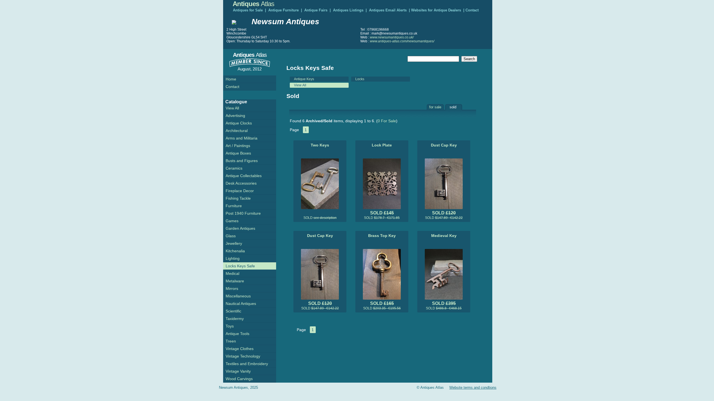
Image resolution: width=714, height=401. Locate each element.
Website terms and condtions (472, 387)
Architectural (237, 130)
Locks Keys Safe (240, 266)
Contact (472, 10)
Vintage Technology (243, 356)
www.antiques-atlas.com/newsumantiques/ (402, 41)
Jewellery (234, 243)
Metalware (235, 281)
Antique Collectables (244, 175)
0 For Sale (387, 121)
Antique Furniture (283, 10)
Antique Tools (237, 333)
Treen (231, 341)
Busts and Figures (242, 160)
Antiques (253, 4)
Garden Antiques (240, 228)
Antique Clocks (239, 123)
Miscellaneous (238, 296)
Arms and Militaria (241, 138)
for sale (435, 107)
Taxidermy (235, 318)
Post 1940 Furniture (243, 213)
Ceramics (234, 168)
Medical (232, 273)
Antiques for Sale (248, 10)
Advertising (235, 115)
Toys (230, 326)
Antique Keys (304, 79)
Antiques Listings (348, 10)
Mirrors (232, 288)
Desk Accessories (241, 183)
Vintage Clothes (240, 348)
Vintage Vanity (238, 371)
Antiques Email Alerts (388, 10)
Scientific (233, 311)
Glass (231, 236)
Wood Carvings (239, 378)
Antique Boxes (238, 153)
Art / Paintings (238, 145)
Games (232, 221)
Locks (359, 79)
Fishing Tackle (238, 198)
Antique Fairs (315, 10)
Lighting (233, 258)
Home (231, 79)
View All (300, 85)
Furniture (234, 206)
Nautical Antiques (241, 303)
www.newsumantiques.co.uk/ (392, 37)
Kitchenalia (235, 251)
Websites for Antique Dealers (436, 10)
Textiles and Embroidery (247, 363)
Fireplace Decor (240, 191)
